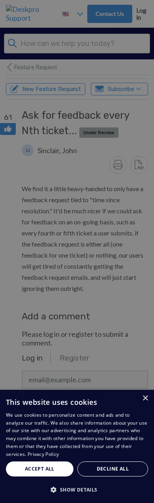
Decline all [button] (113, 468)
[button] (77, 489)
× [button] (145, 398)
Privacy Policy (43, 454)
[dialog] (77, 446)
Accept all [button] (39, 468)
